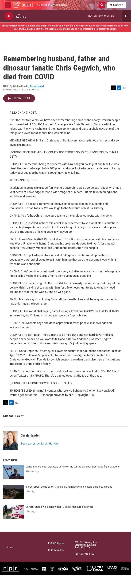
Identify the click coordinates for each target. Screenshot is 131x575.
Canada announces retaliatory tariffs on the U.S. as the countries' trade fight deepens (72, 466)
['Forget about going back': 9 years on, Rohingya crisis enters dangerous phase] (13, 492)
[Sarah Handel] (10, 440)
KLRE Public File (56, 550)
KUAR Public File (56, 543)
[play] (8, 16)
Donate (118, 5)
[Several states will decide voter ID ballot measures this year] (13, 512)
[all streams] (126, 16)
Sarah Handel (37, 86)
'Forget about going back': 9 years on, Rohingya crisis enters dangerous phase (69, 486)
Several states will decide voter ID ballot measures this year (59, 506)
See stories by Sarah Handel (39, 443)
